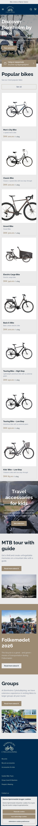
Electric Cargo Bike (11, 274)
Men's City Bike (10, 130)
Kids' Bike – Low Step (12, 470)
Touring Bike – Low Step (13, 421)
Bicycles (4, 759)
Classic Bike (8, 178)
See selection (9, 48)
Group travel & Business (9, 780)
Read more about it (11, 569)
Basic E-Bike (8, 323)
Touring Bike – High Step (14, 371)
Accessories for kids (8, 767)
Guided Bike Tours (7, 776)
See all (19, 87)
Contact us (5, 793)
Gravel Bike (8, 226)
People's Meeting (7, 784)
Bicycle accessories (8, 763)
